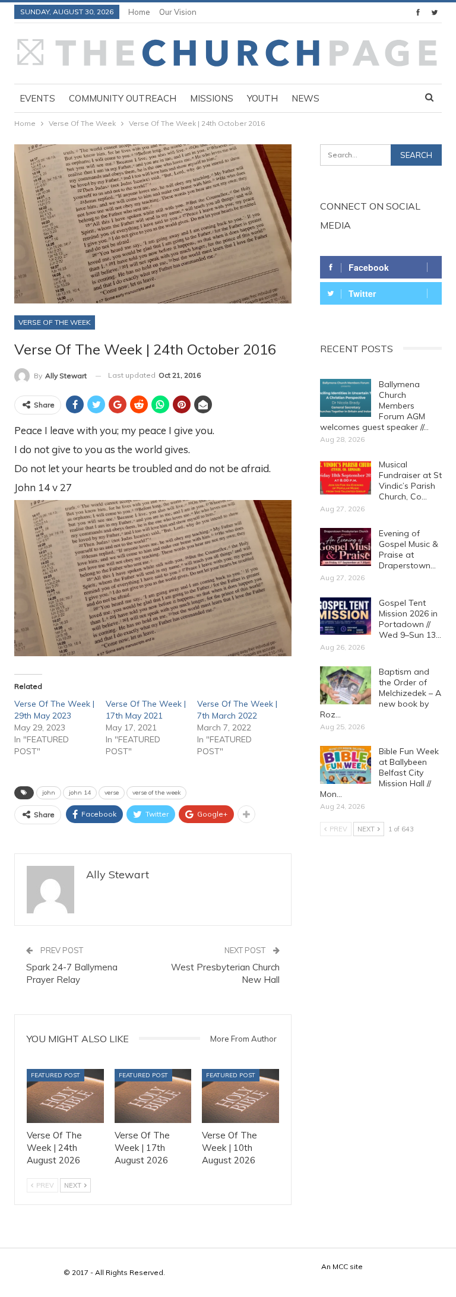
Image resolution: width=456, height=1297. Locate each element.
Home (139, 12)
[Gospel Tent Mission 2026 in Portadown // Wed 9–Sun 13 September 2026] (345, 616)
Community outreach (122, 98)
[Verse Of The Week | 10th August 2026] (240, 1096)
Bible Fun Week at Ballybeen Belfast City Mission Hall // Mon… (379, 772)
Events (37, 98)
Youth (262, 98)
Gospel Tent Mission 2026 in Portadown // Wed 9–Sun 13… (410, 618)
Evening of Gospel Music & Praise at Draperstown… (408, 549)
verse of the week (156, 792)
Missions (211, 98)
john (48, 792)
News (305, 98)
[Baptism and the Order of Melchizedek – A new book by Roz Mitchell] (345, 685)
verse (111, 792)
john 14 (80, 792)
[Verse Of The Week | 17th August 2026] (153, 1096)
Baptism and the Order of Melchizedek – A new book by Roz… (380, 693)
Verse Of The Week (54, 322)
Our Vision (178, 12)
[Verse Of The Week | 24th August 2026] (65, 1096)
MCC (340, 1266)
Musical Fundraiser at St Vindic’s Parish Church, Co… (410, 480)
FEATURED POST (55, 1074)
